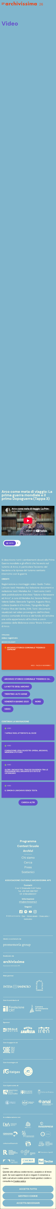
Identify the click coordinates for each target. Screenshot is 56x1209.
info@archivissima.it (28, 902)
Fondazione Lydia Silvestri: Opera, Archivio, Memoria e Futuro (26, 751)
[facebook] (21, 911)
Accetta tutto (28, 1189)
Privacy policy (43, 916)
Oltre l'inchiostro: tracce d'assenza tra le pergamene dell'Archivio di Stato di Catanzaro (26, 771)
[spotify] (25, 911)
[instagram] (35, 912)
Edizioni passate (32, 916)
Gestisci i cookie (28, 1196)
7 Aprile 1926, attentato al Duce (20, 733)
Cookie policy (28, 919)
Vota (11, 543)
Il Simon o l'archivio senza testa (21, 791)
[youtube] (30, 911)
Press (23, 916)
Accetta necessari (28, 1203)
